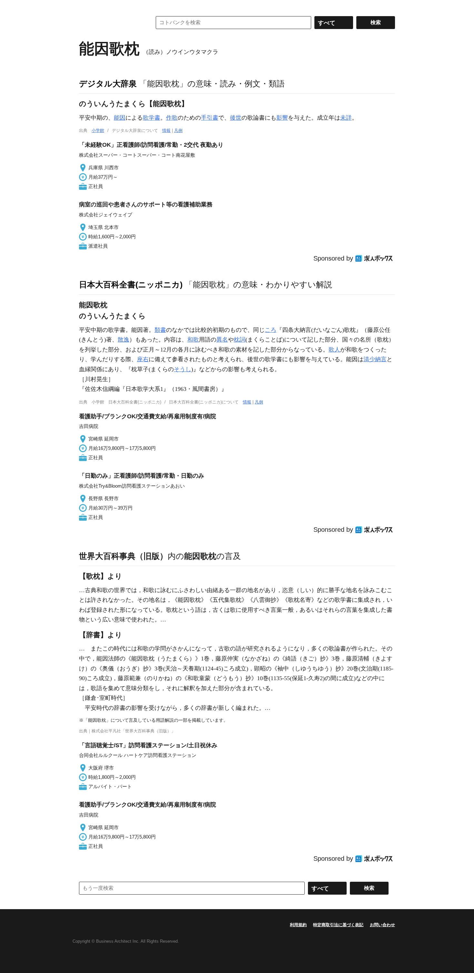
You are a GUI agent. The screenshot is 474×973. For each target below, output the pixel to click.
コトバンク (111, 22)
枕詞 (239, 339)
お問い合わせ (382, 924)
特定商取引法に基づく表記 (338, 924)
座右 (143, 359)
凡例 (178, 130)
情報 (166, 130)
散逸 (123, 339)
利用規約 (298, 924)
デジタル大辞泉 (108, 83)
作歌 (172, 117)
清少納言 (375, 359)
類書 (160, 330)
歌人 (334, 349)
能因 (119, 117)
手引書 (209, 117)
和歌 (193, 339)
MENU (85, 6)
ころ (270, 330)
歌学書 (151, 117)
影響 (282, 117)
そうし (182, 369)
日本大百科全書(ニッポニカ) (131, 284)
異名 (222, 339)
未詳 (346, 117)
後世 (236, 117)
